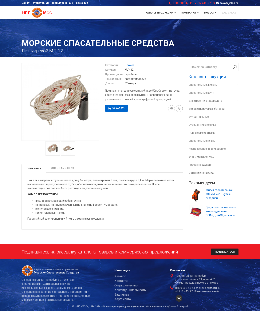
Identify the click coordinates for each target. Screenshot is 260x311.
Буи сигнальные (199, 116)
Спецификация (62, 168)
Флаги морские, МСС (202, 156)
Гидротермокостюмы (202, 132)
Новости (210, 12)
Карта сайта (122, 299)
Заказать (118, 108)
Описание (33, 168)
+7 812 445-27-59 (204, 3)
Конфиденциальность (130, 290)
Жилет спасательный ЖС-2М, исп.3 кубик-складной (219, 194)
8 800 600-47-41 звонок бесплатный (197, 287)
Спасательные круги (201, 92)
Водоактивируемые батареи (207, 108)
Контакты (121, 281)
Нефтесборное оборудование (207, 148)
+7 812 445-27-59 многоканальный (197, 291)
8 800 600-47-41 (182, 3)
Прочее (129, 65)
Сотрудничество (126, 285)
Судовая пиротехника (202, 124)
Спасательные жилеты (203, 84)
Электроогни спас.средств (205, 100)
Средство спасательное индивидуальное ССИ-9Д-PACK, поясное (221, 211)
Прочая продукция (200, 164)
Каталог (120, 276)
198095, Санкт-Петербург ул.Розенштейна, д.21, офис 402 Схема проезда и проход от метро (196, 279)
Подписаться (225, 251)
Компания (189, 12)
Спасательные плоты (202, 140)
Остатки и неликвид (201, 172)
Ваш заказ (229, 12)
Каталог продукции (160, 12)
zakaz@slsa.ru (229, 3)
